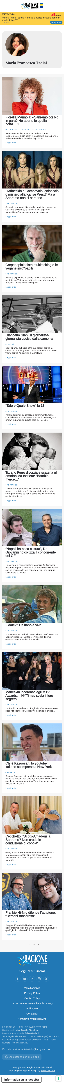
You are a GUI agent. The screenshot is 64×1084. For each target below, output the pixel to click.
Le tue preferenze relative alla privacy (32, 1003)
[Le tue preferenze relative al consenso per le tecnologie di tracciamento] (59, 1078)
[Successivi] (38, 944)
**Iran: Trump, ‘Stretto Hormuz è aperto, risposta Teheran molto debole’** (31, 18)
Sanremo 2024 (40, 130)
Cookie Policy (32, 998)
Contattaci (32, 1013)
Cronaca (10, 772)
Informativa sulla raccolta (21, 1079)
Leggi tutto (10, 143)
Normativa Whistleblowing (32, 1018)
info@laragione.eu (39, 1049)
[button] (3, 5)
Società (10, 344)
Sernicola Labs (48, 1070)
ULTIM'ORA (8, 14)
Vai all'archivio (32, 988)
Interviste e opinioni (17, 130)
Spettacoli (11, 203)
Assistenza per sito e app (24, 1057)
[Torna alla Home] (32, 6)
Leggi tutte (56, 22)
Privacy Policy (32, 993)
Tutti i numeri (32, 1008)
